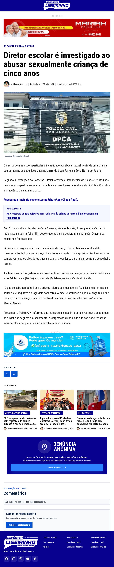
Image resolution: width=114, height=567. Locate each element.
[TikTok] (35, 559)
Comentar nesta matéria (19, 525)
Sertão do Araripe (98, 547)
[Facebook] (7, 559)
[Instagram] (14, 559)
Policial (46, 547)
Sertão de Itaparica (75, 547)
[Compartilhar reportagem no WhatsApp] (7, 374)
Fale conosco (48, 542)
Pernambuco (72, 537)
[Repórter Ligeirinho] (57, 5)
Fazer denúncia (55, 468)
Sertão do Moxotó (98, 537)
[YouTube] (28, 559)
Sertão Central (97, 542)
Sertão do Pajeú (73, 542)
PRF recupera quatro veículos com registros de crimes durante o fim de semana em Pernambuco (52, 215)
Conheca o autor (50, 537)
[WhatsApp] (21, 559)
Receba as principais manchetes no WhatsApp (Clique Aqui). (41, 199)
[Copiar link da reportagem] (14, 374)
